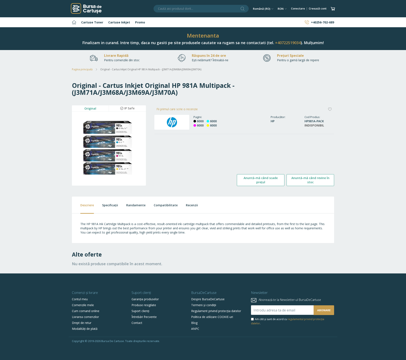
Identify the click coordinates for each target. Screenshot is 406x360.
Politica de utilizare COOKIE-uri (212, 317)
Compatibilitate (166, 205)
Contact (137, 323)
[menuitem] (74, 22)
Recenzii (192, 205)
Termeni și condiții (203, 305)
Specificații (110, 205)
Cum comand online (85, 311)
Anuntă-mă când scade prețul (261, 180)
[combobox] (201, 8)
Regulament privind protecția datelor (216, 311)
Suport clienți (140, 311)
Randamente (135, 205)
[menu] (203, 22)
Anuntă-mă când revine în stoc (310, 180)
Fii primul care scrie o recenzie (177, 109)
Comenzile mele (83, 305)
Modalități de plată (84, 329)
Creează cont (317, 8)
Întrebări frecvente (144, 317)
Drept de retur (81, 323)
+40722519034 (288, 42)
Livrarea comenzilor (85, 317)
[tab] (83, 205)
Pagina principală (82, 69)
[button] (263, 9)
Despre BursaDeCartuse (208, 299)
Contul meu (80, 299)
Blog (194, 323)
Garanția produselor (145, 299)
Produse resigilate (144, 305)
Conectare (298, 8)
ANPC (195, 329)
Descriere (87, 205)
